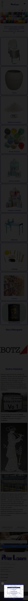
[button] (2, 583)
